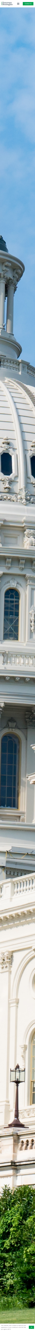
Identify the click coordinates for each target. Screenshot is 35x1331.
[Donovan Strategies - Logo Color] (7, 4)
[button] (18, 4)
